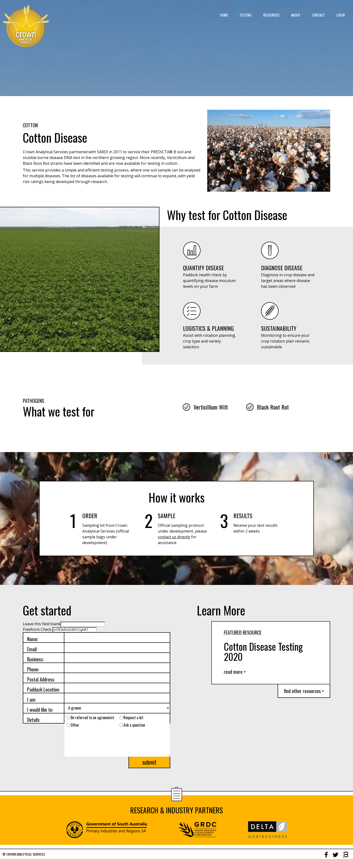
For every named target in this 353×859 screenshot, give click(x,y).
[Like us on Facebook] (326, 855)
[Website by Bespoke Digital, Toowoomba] (346, 855)
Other (75, 725)
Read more (235, 671)
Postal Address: (41, 679)
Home (224, 15)
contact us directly (174, 537)
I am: (31, 699)
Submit (149, 762)
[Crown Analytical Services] (26, 26)
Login (340, 15)
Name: (32, 638)
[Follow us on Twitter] (335, 854)
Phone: (33, 669)
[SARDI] (106, 837)
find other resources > (304, 690)
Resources (271, 15)
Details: (33, 719)
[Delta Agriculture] (267, 837)
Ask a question (134, 725)
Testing (245, 15)
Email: (32, 648)
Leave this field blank (42, 623)
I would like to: (40, 709)
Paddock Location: (43, 689)
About (295, 15)
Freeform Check (37, 629)
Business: (35, 659)
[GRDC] (197, 837)
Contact (318, 15)
